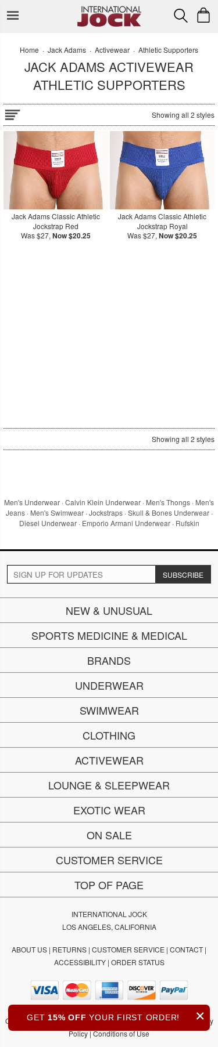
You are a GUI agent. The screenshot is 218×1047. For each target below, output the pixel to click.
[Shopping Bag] (203, 15)
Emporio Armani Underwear (126, 523)
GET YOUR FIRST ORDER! (116, 1016)
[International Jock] (109, 9)
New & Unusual (109, 610)
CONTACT (186, 949)
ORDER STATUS (138, 962)
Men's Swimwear (57, 512)
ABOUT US (29, 949)
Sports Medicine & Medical (109, 635)
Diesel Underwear (48, 523)
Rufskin (187, 523)
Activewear (109, 759)
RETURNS (69, 949)
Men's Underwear (32, 502)
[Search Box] (181, 16)
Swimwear (109, 710)
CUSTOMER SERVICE (128, 949)
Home (29, 50)
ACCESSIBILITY (80, 962)
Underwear (109, 685)
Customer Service (109, 859)
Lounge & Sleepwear (109, 784)
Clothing (109, 734)
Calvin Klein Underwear (103, 502)
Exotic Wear (109, 809)
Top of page (109, 884)
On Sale (109, 834)
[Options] (12, 113)
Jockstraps (106, 512)
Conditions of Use (121, 1033)
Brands (109, 660)
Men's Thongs (168, 502)
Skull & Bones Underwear (168, 512)
